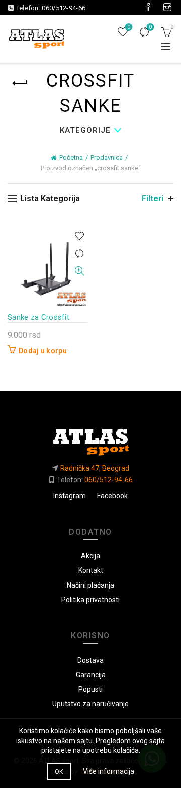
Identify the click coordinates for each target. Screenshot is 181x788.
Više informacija (108, 771)
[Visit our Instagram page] (167, 7)
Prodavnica (106, 157)
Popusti (90, 689)
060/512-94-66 (63, 8)
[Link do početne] (90, 438)
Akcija (90, 556)
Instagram (69, 496)
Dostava (90, 660)
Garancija (91, 675)
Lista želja (128, 27)
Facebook (112, 496)
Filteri (152, 198)
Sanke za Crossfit (38, 317)
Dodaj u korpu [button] (43, 351)
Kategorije (85, 130)
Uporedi (150, 27)
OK (59, 771)
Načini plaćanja (90, 585)
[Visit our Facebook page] (148, 7)
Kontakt (90, 570)
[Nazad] (20, 83)
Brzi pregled (79, 271)
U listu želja (79, 236)
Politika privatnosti (90, 600)
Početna (71, 157)
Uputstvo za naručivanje (90, 704)
